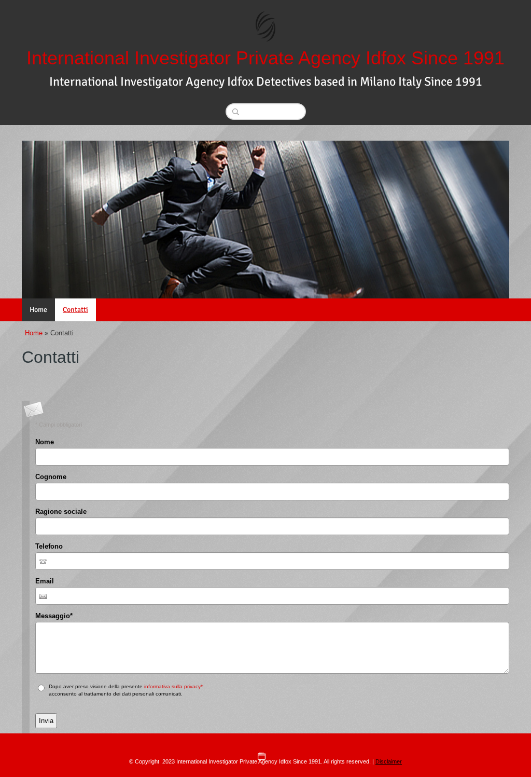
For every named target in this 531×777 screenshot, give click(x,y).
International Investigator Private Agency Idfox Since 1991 (265, 58)
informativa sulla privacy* (173, 686)
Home (38, 309)
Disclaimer (388, 761)
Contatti (75, 309)
